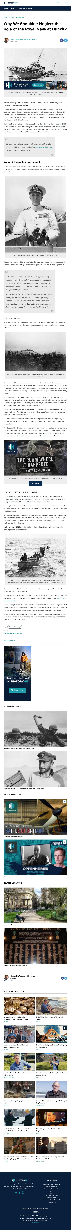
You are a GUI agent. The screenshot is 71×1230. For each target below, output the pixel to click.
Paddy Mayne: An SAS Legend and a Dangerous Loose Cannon (24, 789)
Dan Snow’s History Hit (43, 147)
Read (13, 8)
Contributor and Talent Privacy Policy (51, 1200)
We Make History (51, 1187)
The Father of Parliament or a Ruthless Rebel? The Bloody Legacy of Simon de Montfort (19, 1158)
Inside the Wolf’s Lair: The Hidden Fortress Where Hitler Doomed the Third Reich (18, 1130)
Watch (6, 8)
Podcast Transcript (15, 627)
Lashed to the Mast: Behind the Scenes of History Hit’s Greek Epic (17, 1046)
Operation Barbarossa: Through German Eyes (19, 748)
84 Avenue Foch (9, 925)
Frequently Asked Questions (51, 1184)
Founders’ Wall (51, 1202)
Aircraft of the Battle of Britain (13, 837)
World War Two (17, 633)
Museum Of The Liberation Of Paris (15, 965)
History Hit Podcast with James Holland (24, 39)
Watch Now (35, 483)
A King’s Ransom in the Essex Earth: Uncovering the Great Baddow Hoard (16, 1018)
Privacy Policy (51, 1198)
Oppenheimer (8, 877)
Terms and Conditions (51, 1195)
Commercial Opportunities (51, 1189)
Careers (51, 1193)
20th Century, (8, 633)
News (51, 1191)
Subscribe (22, 8)
